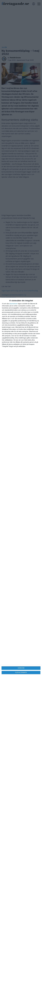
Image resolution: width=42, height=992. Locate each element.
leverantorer (14, 303)
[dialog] (21, 645)
